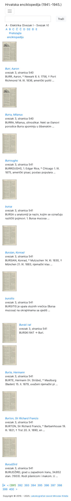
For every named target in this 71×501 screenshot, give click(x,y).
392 (20, 485)
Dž (28, 29)
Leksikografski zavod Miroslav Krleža (49, 496)
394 (33, 485)
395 (39, 485)
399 (4, 489)
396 (46, 485)
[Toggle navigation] (9, 11)
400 (11, 489)
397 (53, 485)
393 (26, 485)
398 (59, 485)
